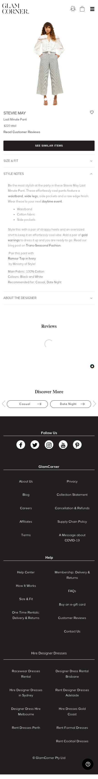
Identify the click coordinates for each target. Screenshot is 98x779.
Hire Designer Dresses (49, 653)
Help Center (26, 572)
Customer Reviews (72, 618)
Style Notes (13, 174)
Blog (26, 495)
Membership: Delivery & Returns (72, 575)
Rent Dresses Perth (26, 728)
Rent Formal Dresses (72, 728)
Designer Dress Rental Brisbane (72, 674)
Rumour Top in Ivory (22, 258)
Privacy (72, 481)
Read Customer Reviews (21, 132)
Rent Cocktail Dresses (72, 741)
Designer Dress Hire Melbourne (26, 711)
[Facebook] (20, 444)
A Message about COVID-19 (72, 538)
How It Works (26, 586)
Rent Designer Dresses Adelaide (72, 693)
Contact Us (72, 631)
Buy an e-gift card (72, 604)
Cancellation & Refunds (72, 508)
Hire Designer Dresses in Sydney (26, 693)
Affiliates (26, 521)
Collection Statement (72, 495)
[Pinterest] (77, 444)
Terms (26, 535)
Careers (26, 508)
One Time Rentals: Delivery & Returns (26, 615)
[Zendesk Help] (87, 764)
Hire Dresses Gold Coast (72, 711)
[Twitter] (35, 444)
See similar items (49, 145)
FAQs (72, 591)
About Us (26, 481)
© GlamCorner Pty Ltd (49, 758)
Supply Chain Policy (72, 521)
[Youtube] (63, 444)
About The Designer (19, 298)
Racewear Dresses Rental (26, 674)
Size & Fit (10, 161)
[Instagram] (49, 444)
